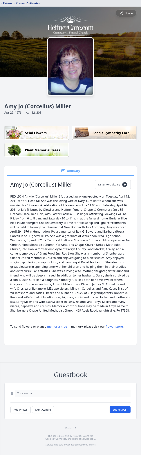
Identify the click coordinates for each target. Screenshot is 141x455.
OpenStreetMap (74, 444)
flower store (114, 327)
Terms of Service (80, 438)
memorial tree (57, 327)
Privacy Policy (60, 438)
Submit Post (120, 409)
